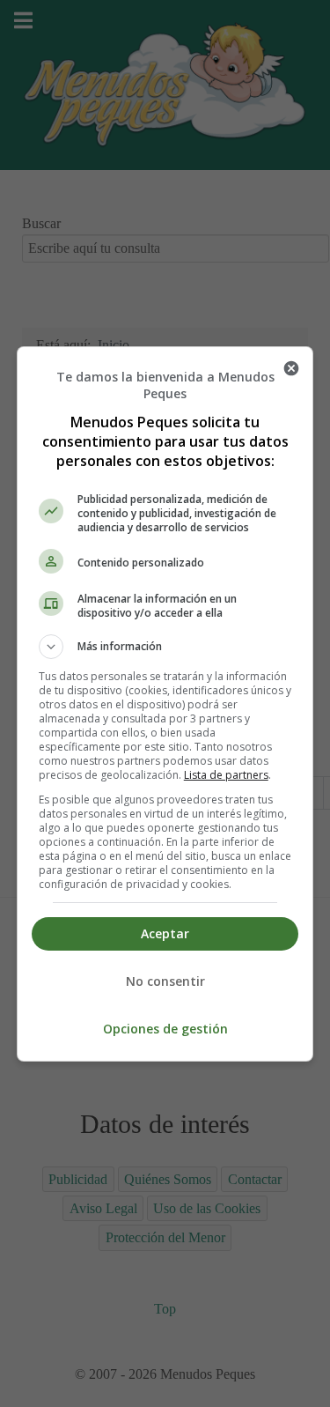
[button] (165, 646)
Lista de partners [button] (226, 774)
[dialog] (165, 704)
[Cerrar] (291, 368)
